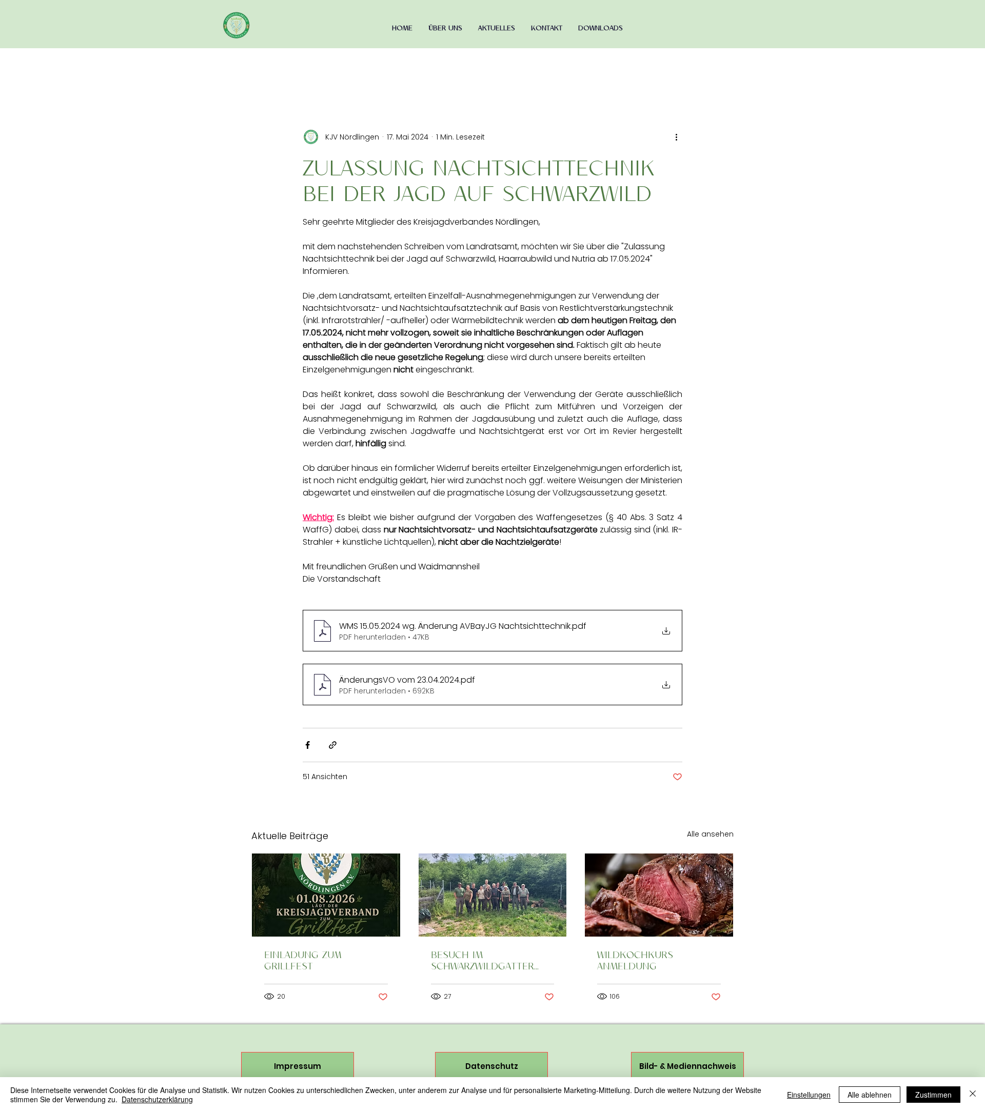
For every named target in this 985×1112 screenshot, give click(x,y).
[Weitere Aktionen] (676, 137)
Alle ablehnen (870, 1094)
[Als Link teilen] (333, 745)
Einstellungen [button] (809, 1094)
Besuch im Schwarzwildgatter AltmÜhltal (482, 960)
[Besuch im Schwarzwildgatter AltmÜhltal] (493, 895)
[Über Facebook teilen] (307, 745)
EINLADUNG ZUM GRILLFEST (302, 960)
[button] (720, 67)
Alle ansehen (710, 834)
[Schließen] (973, 1094)
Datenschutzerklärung (157, 1099)
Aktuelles (274, 66)
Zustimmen (933, 1094)
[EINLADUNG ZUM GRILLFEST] (326, 895)
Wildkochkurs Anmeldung (635, 960)
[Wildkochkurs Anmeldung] (659, 895)
